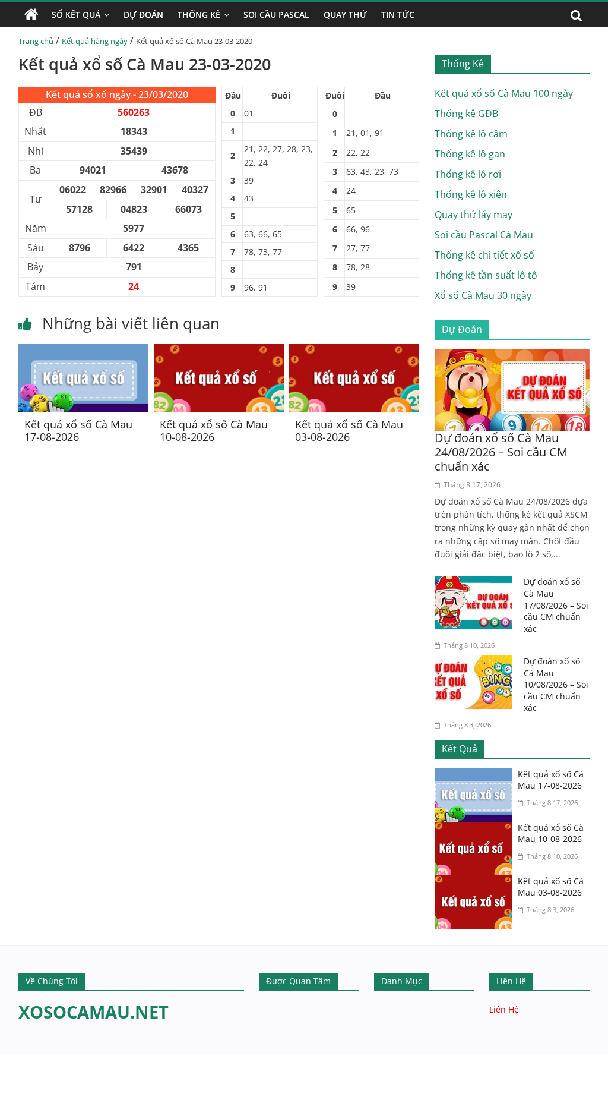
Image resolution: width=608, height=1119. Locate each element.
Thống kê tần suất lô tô (486, 275)
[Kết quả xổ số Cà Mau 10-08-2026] (219, 351)
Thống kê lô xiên (471, 194)
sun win (58, 1111)
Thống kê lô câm (471, 133)
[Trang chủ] (31, 14)
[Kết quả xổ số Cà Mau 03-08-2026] (354, 351)
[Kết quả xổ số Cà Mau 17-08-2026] (83, 351)
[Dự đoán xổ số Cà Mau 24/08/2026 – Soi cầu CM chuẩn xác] (512, 356)
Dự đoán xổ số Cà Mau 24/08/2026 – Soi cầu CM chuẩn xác (501, 452)
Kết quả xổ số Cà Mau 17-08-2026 (78, 431)
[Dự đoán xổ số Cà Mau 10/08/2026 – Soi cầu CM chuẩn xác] (476, 662)
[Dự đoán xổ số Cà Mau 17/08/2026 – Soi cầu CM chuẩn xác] (476, 583)
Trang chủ (35, 41)
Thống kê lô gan (470, 153)
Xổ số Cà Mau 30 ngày (483, 295)
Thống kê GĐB (466, 113)
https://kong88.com (121, 1059)
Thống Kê (199, 14)
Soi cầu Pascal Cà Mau (484, 234)
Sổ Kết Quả (76, 14)
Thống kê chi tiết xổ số (484, 254)
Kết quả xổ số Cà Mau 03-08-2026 (349, 431)
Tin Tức (397, 14)
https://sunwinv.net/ (45, 1095)
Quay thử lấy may (473, 214)
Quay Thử (345, 14)
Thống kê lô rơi (468, 174)
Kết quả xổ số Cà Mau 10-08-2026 (214, 431)
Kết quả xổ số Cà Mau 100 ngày (504, 93)
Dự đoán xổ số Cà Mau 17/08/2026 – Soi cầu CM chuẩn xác (556, 604)
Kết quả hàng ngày (95, 41)
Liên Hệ (504, 1009)
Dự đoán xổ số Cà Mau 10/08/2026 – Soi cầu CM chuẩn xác (556, 684)
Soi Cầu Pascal (276, 14)
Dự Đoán (143, 14)
